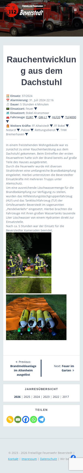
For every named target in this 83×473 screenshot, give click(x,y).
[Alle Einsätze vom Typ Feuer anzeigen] (35, 108)
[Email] (17, 419)
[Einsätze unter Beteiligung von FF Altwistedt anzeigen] (51, 125)
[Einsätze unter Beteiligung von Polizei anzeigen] (32, 130)
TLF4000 (70, 117)
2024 (36, 397)
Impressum (29, 459)
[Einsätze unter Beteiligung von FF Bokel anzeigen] (67, 125)
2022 (56, 397)
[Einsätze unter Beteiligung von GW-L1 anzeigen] (49, 117)
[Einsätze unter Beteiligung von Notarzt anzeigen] (18, 130)
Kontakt (13, 459)
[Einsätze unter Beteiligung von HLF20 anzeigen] (62, 117)
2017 (65, 397)
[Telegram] (41, 419)
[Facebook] (25, 419)
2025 (27, 397)
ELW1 (29, 117)
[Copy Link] (9, 419)
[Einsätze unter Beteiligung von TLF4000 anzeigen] (7, 121)
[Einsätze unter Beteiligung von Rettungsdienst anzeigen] (57, 130)
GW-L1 (42, 117)
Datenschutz (48, 459)
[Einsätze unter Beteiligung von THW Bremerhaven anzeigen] (26, 134)
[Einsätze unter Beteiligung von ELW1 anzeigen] (35, 117)
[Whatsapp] (33, 419)
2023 (46, 397)
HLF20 (56, 117)
